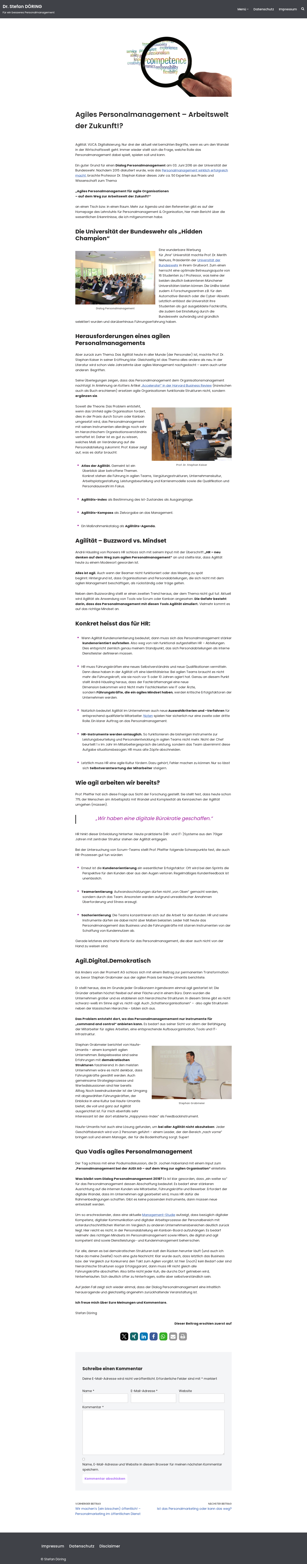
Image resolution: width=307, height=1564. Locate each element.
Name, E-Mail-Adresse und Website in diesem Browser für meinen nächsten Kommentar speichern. (152, 1467)
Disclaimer (109, 1546)
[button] (248, 9)
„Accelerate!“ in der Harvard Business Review (176, 385)
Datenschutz (264, 9)
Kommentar (93, 1407)
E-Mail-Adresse (144, 1391)
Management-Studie (158, 1215)
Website (185, 1391)
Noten (148, 716)
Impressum (288, 9)
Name (88, 1391)
